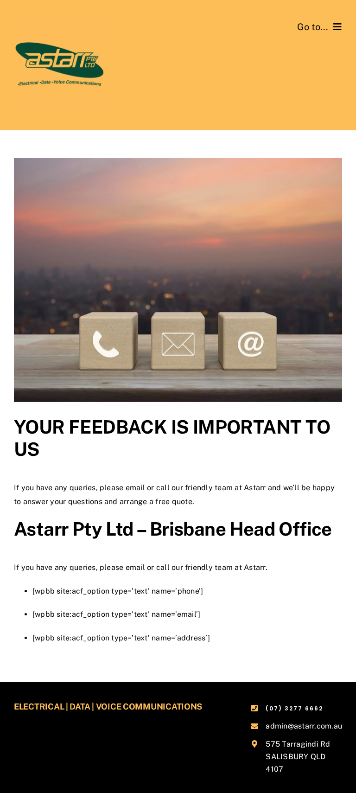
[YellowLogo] (59, 22)
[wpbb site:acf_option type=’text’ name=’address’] (121, 637)
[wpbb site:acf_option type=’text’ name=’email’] (116, 614)
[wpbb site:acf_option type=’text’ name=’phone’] (117, 591)
